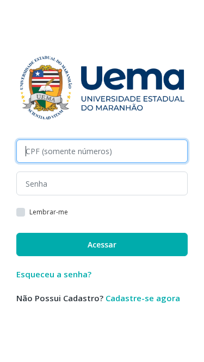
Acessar (102, 244)
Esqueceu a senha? (53, 274)
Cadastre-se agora (143, 298)
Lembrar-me (48, 212)
